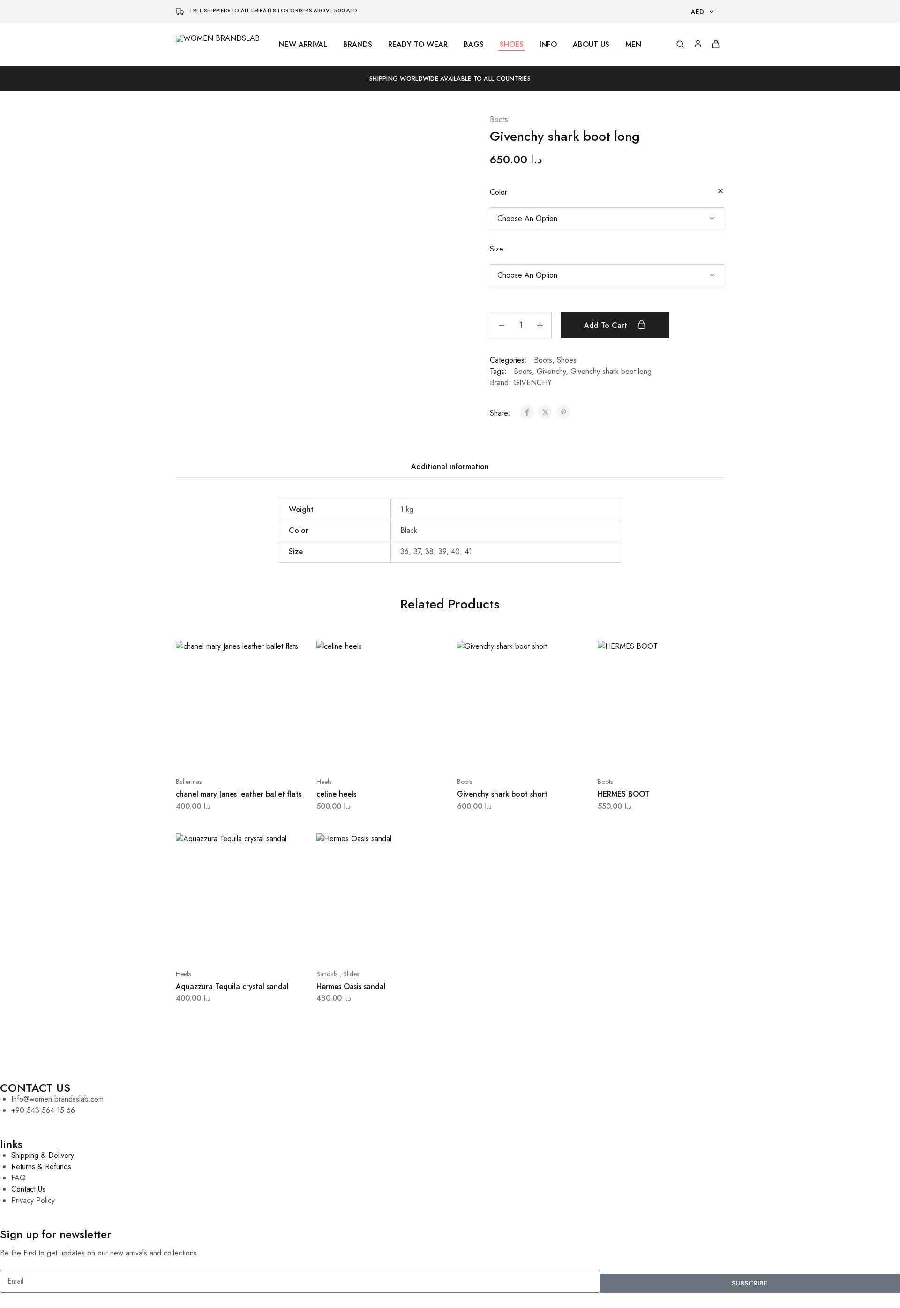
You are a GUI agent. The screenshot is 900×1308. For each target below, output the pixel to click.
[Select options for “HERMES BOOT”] (649, 753)
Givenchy (551, 371)
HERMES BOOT (624, 794)
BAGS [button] (474, 44)
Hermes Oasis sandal (351, 986)
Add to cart (607, 325)
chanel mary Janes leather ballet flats (238, 794)
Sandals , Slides (337, 974)
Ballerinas (189, 781)
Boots (499, 119)
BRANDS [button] (357, 44)
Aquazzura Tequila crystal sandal (232, 986)
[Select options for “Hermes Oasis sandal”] (368, 945)
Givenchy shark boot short (502, 794)
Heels (323, 781)
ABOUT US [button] (591, 44)
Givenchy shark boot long (611, 371)
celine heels (336, 794)
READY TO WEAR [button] (418, 44)
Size (496, 248)
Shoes (567, 360)
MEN (633, 44)
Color (498, 192)
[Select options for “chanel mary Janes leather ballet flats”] (227, 753)
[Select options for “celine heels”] (368, 753)
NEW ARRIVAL (303, 44)
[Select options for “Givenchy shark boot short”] (508, 753)
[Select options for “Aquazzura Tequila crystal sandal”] (227, 945)
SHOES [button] (512, 44)
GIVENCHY (532, 382)
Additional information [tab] (450, 466)
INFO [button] (548, 44)
